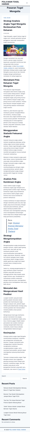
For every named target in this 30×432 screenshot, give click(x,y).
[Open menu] (27, 3)
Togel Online (21, 369)
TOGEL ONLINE (6, 17)
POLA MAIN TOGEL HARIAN (17, 429)
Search (4, 376)
